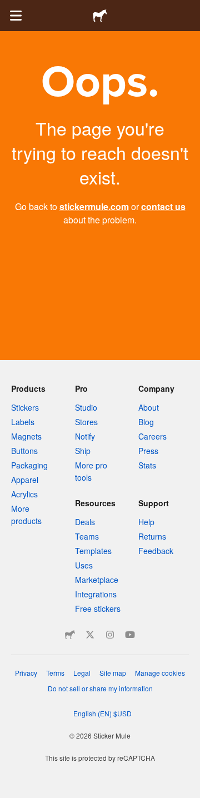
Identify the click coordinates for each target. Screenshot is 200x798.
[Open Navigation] (15, 15)
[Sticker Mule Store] (70, 634)
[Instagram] (110, 634)
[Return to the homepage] (100, 15)
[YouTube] (130, 634)
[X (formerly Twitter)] (90, 634)
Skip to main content (8, 8)
